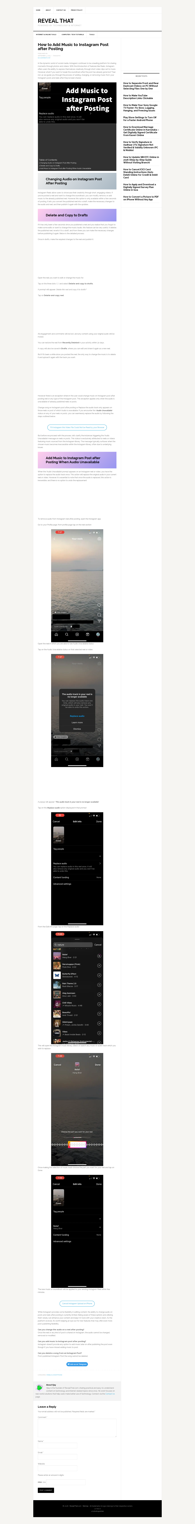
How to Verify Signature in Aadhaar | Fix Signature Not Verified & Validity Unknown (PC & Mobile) (140, 146)
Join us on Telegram (78, 1364)
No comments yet (44, 58)
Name (41, 1441)
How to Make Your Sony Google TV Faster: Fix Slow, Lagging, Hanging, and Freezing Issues (140, 108)
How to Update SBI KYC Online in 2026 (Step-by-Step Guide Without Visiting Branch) (141, 160)
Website (41, 1464)
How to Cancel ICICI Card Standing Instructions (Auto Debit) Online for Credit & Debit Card (140, 173)
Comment (42, 1417)
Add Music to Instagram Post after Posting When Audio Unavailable (65, 168)
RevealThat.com (75, 1506)
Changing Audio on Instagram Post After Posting (58, 163)
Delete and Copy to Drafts (50, 166)
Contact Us (110, 1394)
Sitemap (85, 1506)
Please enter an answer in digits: (51, 1475)
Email (40, 1452)
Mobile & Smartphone (54, 1375)
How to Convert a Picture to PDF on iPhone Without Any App (141, 198)
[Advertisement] (76, 141)
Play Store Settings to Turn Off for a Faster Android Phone (139, 119)
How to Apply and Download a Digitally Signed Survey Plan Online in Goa (139, 187)
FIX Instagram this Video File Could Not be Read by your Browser (77, 427)
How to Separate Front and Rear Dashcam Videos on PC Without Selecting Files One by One (141, 86)
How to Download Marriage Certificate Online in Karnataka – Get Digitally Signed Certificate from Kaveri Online (141, 131)
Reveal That (56, 21)
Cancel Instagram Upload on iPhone (77, 1303)
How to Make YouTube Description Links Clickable (138, 97)
